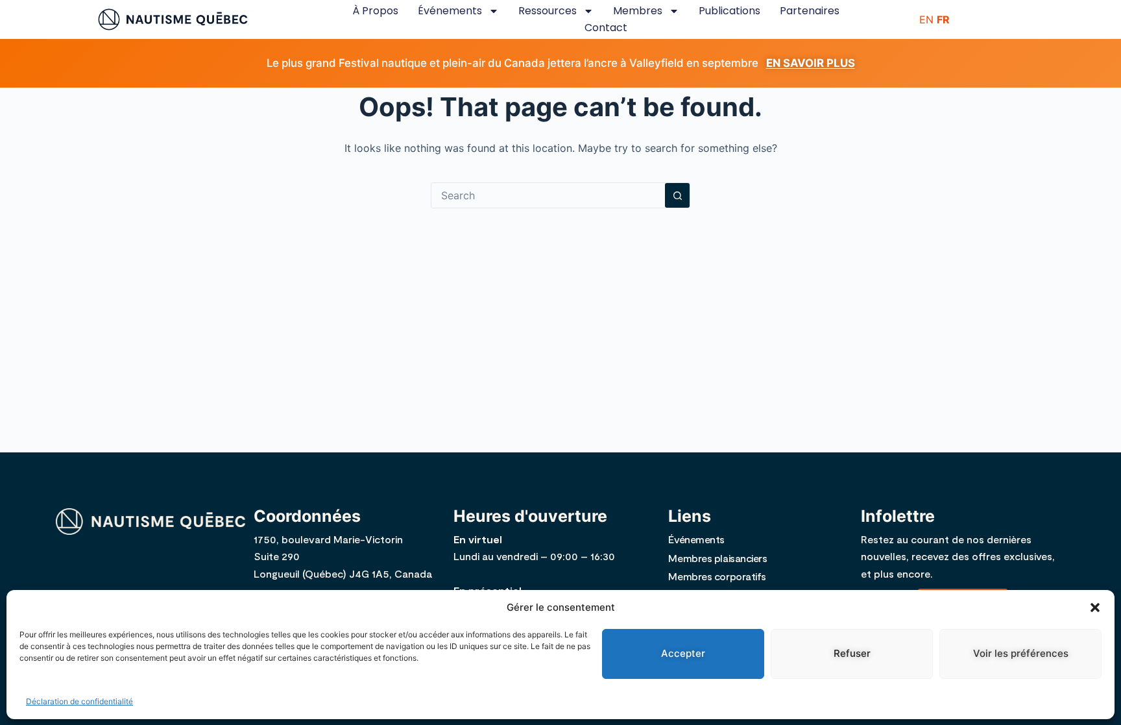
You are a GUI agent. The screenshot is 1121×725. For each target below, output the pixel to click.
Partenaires (809, 10)
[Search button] (677, 195)
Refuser (852, 653)
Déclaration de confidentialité (79, 701)
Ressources (547, 10)
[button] (1095, 607)
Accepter (683, 653)
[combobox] (548, 195)
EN (926, 19)
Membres (637, 10)
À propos (375, 10)
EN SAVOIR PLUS (810, 62)
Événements (450, 10)
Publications (729, 10)
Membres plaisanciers (717, 558)
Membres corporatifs (716, 576)
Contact (606, 27)
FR (943, 19)
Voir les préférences (1020, 653)
